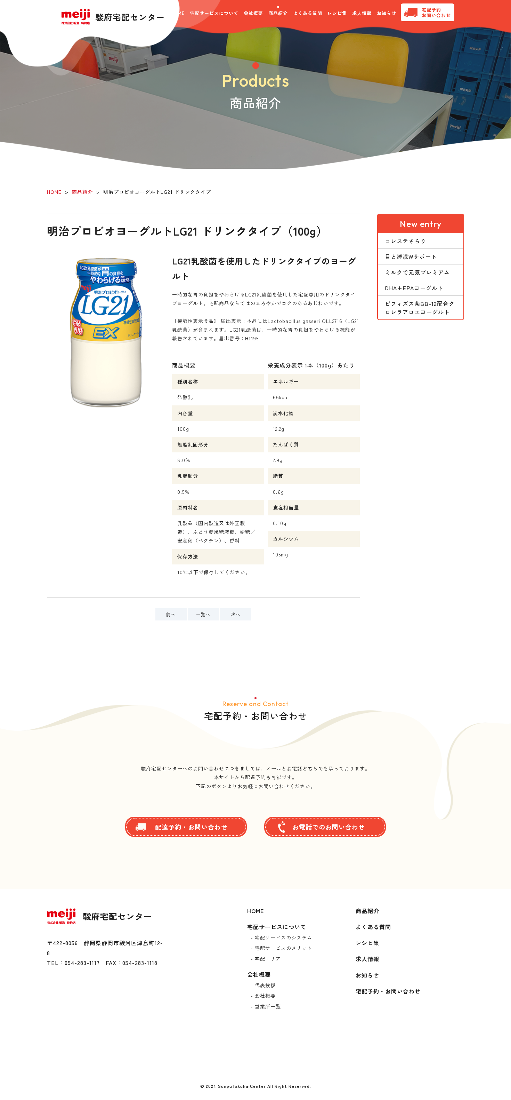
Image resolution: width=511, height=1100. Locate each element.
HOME (54, 191)
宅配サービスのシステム (283, 937)
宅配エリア (268, 958)
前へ (171, 614)
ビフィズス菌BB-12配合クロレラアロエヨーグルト (420, 307)
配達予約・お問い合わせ (191, 826)
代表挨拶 (265, 985)
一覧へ (203, 614)
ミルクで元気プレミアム (417, 272)
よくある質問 (307, 13)
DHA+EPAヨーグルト (414, 288)
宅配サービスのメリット (283, 947)
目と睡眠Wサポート (411, 256)
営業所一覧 (268, 1006)
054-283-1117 (82, 962)
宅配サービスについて (276, 927)
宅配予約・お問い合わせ (388, 991)
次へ (236, 614)
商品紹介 (278, 13)
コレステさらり (405, 241)
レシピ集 (337, 13)
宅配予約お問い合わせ (436, 12)
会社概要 (253, 13)
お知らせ (386, 13)
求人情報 (362, 13)
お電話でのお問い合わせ (328, 826)
